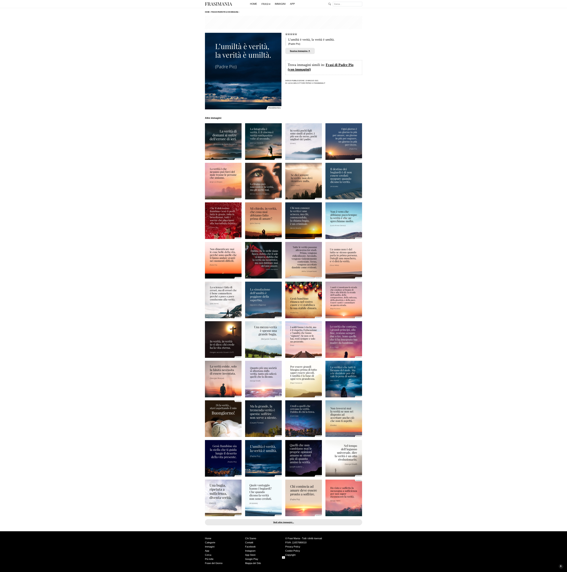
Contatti (249, 542)
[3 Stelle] (291, 34)
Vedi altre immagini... (283, 522)
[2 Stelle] (289, 34)
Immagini (210, 546)
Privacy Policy (292, 546)
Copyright (290, 555)
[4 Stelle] (293, 34)
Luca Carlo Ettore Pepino (300, 83)
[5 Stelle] (296, 34)
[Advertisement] (283, 22)
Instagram (250, 551)
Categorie (210, 542)
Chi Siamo (250, 538)
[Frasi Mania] (218, 4)
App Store (250, 555)
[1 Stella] (286, 34)
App (207, 551)
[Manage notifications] (560, 566)
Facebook (250, 546)
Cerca (208, 555)
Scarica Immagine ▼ (300, 51)
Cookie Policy (292, 551)
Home (208, 538)
